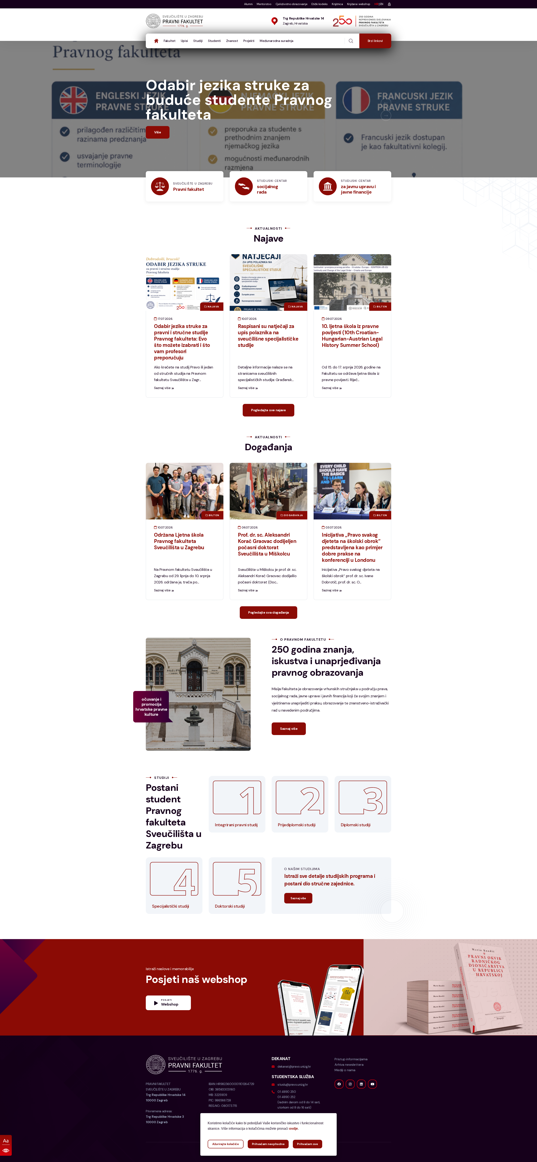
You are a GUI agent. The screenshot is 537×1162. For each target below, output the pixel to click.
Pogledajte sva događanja (268, 627)
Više (157, 147)
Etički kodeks (320, 4)
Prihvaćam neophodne (268, 1144)
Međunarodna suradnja (276, 41)
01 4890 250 (287, 1106)
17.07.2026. (165, 333)
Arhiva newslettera (349, 1079)
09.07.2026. (333, 333)
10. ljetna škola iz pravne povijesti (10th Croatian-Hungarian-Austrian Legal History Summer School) (352, 350)
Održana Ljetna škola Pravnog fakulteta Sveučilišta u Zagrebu (179, 555)
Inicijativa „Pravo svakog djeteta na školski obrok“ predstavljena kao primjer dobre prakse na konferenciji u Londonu (352, 562)
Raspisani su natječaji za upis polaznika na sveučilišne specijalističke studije (268, 350)
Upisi (184, 41)
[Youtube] (372, 1098)
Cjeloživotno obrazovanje (292, 4)
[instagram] (350, 1098)
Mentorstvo (264, 4)
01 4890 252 (286, 1112)
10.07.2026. (249, 333)
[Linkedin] (361, 1098)
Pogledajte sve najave (268, 425)
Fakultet (170, 41)
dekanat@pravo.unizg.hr (294, 1081)
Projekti (249, 41)
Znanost (232, 41)
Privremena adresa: (165, 1131)
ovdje (293, 1128)
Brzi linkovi (375, 41)
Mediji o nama (345, 1085)
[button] (386, 110)
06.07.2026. (249, 542)
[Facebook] (339, 1098)
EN (381, 4)
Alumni (248, 4)
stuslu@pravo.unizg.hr (293, 1099)
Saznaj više (162, 403)
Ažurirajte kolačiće (225, 1144)
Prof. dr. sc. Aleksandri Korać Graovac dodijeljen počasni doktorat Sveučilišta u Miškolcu (267, 559)
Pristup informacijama (351, 1074)
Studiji (198, 41)
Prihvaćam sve (307, 1144)
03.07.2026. (333, 542)
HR (376, 4)
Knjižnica (337, 4)
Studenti (214, 41)
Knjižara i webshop (358, 4)
